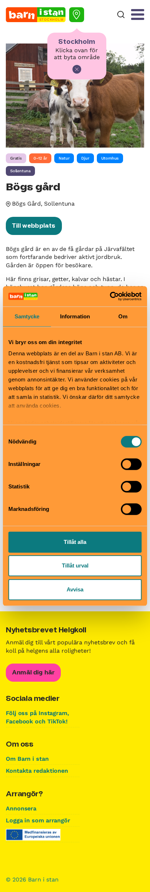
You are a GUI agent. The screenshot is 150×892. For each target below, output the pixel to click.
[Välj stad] (76, 14)
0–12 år (40, 158)
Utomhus (110, 158)
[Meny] (137, 14)
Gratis (16, 158)
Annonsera (21, 808)
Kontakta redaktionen (37, 770)
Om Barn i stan (27, 758)
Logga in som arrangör (38, 820)
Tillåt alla (75, 542)
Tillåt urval (75, 565)
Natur (64, 158)
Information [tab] (75, 316)
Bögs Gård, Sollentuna (43, 203)
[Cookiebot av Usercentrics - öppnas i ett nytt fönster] (110, 296)
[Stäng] (76, 69)
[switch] (131, 464)
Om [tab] (122, 316)
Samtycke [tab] (27, 316)
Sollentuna (20, 171)
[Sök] (121, 15)
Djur (85, 158)
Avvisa (75, 589)
